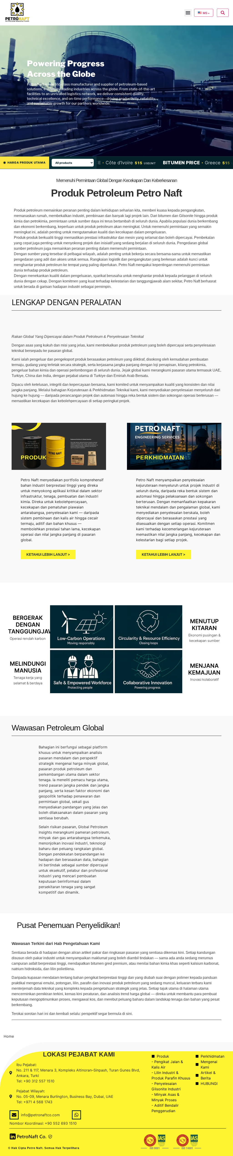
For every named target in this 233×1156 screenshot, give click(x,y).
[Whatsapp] (76, 1114)
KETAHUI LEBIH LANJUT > (48, 554)
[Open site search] (223, 13)
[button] (188, 13)
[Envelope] (14, 1114)
